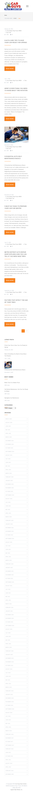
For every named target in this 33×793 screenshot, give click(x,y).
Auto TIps (8, 32)
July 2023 (16, 502)
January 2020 (16, 654)
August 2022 (16, 542)
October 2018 (16, 705)
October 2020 (16, 621)
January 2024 (16, 480)
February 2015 (16, 748)
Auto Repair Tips (10, 198)
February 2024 (16, 476)
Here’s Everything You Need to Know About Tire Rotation (15, 354)
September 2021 (16, 582)
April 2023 (16, 513)
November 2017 (16, 737)
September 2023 (16, 495)
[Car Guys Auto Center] (15, 6)
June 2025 (16, 426)
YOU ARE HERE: (8, 18)
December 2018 (16, 698)
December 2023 (16, 484)
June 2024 (16, 462)
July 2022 (16, 545)
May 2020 (16, 640)
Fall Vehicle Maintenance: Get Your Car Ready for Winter (16, 390)
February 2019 (16, 690)
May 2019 (16, 679)
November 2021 (16, 574)
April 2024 (16, 469)
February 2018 (16, 734)
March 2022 (16, 560)
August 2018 (16, 712)
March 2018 (16, 730)
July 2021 (16, 589)
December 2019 (16, 658)
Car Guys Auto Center (20, 783)
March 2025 (16, 437)
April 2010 (16, 766)
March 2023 (16, 516)
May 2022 (16, 553)
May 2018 (16, 723)
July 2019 (16, 672)
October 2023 (16, 491)
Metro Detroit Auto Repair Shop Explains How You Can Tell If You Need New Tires (15, 254)
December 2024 (16, 440)
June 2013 (16, 752)
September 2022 (16, 538)
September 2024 (16, 451)
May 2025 (16, 429)
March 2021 (16, 603)
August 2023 (16, 498)
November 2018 (16, 701)
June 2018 (16, 719)
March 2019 (16, 687)
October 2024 (16, 447)
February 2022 (16, 563)
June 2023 (16, 505)
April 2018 (16, 727)
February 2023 (16, 520)
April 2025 (16, 433)
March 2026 (16, 418)
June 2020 (16, 636)
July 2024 (16, 458)
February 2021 (16, 607)
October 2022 (16, 534)
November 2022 (16, 531)
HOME (15, 18)
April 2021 (16, 600)
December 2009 (16, 774)
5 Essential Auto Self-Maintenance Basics (15, 369)
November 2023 (16, 487)
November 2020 (16, 618)
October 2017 (16, 741)
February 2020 (16, 650)
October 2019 (16, 665)
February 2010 (16, 770)
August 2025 (16, 422)
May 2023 (16, 509)
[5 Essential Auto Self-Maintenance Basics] (16, 135)
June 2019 (16, 676)
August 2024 (16, 455)
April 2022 (16, 556)
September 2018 (16, 708)
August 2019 (16, 669)
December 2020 (16, 614)
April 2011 (16, 759)
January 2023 (16, 524)
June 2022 (16, 549)
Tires (25, 80)
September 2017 (16, 745)
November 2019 (16, 661)
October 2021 (16, 578)
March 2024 (16, 473)
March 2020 (16, 647)
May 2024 (16, 466)
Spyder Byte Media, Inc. (16, 789)
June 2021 (16, 592)
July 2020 (16, 632)
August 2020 (16, 629)
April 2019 (16, 683)
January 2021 (16, 611)
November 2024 (16, 444)
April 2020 (16, 643)
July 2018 (16, 716)
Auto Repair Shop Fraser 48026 (14, 30)
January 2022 (16, 567)
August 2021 (16, 585)
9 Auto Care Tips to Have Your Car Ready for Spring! (15, 346)
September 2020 (16, 625)
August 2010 (16, 763)
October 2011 (16, 756)
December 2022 (16, 527)
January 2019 (16, 694)
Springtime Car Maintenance (11, 398)
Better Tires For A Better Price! (12, 382)
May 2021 (16, 596)
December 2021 (16, 571)
